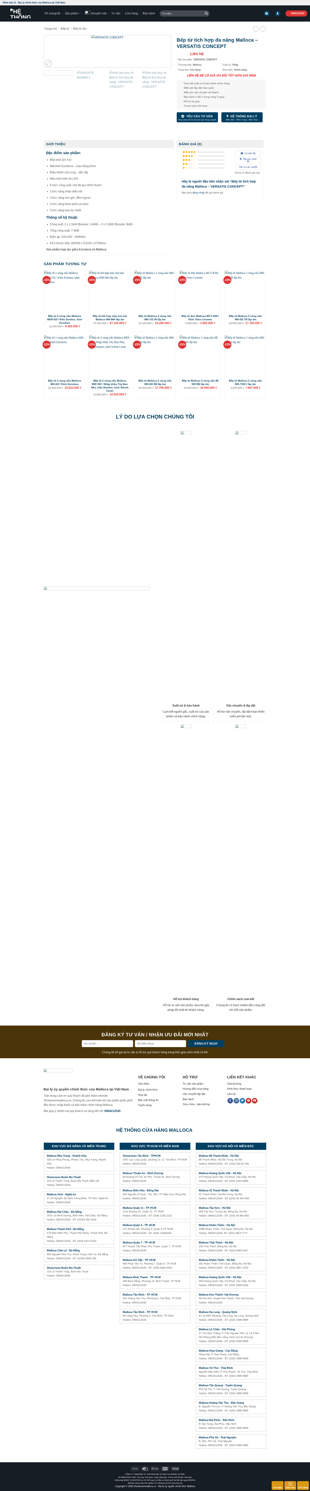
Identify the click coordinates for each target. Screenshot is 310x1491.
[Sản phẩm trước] (256, 28)
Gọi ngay (277, 1487)
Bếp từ (65, 28)
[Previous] (52, 51)
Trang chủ (50, 28)
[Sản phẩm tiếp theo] (263, 28)
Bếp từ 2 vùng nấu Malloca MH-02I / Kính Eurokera (64, 382)
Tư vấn (115, 13)
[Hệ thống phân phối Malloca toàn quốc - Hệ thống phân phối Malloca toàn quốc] (21, 13)
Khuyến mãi (99, 13)
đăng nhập (198, 192)
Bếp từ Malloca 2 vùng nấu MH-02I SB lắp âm (155, 382)
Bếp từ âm (79, 28)
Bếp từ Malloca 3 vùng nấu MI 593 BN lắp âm (200, 382)
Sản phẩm (71, 13)
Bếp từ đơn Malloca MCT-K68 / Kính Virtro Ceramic (200, 318)
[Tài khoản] (278, 14)
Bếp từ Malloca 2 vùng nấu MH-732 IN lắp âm (155, 318)
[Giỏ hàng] (267, 14)
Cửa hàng (303, 1487)
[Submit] (206, 13)
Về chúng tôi (52, 13)
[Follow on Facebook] (230, 1101)
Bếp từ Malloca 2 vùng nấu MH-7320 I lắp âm (245, 382)
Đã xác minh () (250, 160)
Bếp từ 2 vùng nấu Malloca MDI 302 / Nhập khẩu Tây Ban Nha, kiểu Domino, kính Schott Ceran (109, 385)
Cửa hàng (131, 13)
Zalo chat (290, 1487)
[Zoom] (48, 63)
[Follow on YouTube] (254, 1101)
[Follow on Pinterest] (248, 1101)
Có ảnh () (249, 153)
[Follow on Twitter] (242, 1101)
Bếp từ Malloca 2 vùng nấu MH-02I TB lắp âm (245, 318)
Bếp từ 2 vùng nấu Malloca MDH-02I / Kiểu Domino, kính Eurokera (64, 319)
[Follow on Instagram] (236, 1101)
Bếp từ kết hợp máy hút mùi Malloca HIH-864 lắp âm (110, 318)
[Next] (162, 51)
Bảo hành (149, 13)
